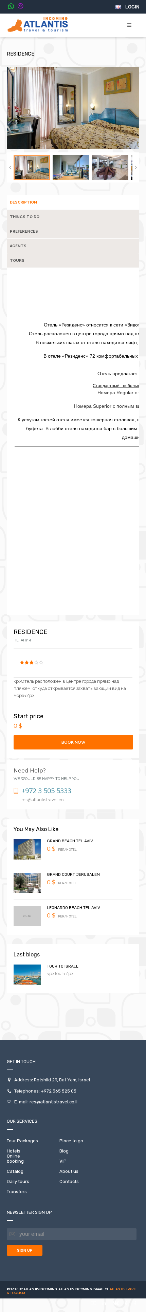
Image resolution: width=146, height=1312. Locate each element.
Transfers (17, 1191)
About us (68, 1171)
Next (135, 167)
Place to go (71, 1140)
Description (23, 202)
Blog (64, 1151)
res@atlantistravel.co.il (53, 1101)
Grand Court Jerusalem (73, 874)
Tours (17, 260)
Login (132, 6)
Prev (10, 167)
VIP (63, 1161)
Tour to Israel (62, 966)
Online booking (15, 1159)
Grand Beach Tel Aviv (70, 841)
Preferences (24, 231)
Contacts (69, 1181)
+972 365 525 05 (58, 1091)
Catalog (15, 1171)
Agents (18, 246)
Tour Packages (22, 1140)
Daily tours (18, 1181)
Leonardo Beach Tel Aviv (73, 907)
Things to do (24, 217)
